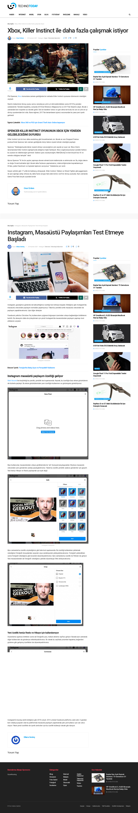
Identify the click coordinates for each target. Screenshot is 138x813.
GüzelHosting (12, 774)
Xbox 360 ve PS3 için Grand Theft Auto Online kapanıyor (43, 123)
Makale (76, 14)
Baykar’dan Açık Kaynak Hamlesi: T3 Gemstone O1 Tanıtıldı (116, 776)
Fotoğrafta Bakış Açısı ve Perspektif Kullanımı (37, 368)
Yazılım (79, 786)
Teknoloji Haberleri (54, 38)
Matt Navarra (12, 381)
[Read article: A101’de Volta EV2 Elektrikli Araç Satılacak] (111, 125)
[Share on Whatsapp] (80, 89)
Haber (11, 14)
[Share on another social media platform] (86, 89)
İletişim (128, 806)
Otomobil (98, 132)
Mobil (31, 14)
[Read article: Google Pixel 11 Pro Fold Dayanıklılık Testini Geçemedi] (111, 153)
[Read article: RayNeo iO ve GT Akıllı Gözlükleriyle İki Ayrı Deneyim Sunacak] (111, 183)
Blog (46, 14)
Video (85, 14)
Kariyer (82, 806)
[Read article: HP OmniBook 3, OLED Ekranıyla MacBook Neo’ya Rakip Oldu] (111, 95)
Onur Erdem (20, 38)
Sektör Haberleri (80, 775)
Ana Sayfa (11, 24)
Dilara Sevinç (20, 246)
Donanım (53, 777)
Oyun (39, 14)
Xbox (20, 96)
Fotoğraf (56, 14)
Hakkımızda (96, 806)
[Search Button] (129, 14)
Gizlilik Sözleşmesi (118, 806)
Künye (88, 806)
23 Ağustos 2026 (99, 82)
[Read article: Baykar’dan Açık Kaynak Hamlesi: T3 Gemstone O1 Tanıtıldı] (111, 64)
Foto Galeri (53, 780)
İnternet (22, 14)
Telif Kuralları (106, 806)
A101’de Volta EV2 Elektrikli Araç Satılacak (109, 137)
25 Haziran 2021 (32, 38)
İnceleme (66, 14)
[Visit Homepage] (23, 6)
